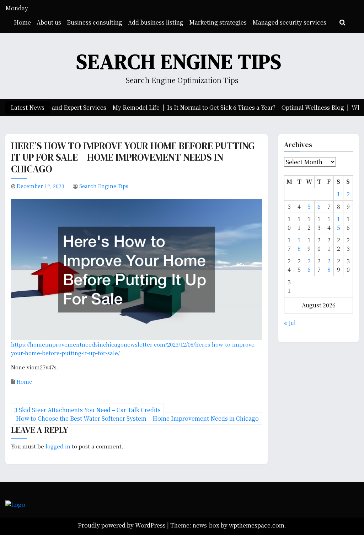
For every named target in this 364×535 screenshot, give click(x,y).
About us (49, 22)
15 (338, 223)
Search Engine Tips (179, 61)
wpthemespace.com (256, 525)
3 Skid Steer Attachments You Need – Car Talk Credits (87, 410)
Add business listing (155, 22)
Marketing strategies (218, 22)
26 (309, 265)
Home (22, 22)
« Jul (290, 323)
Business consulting (94, 22)
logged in (58, 446)
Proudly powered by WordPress (122, 525)
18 (299, 244)
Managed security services (289, 22)
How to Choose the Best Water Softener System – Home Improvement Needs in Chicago (137, 418)
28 (329, 265)
